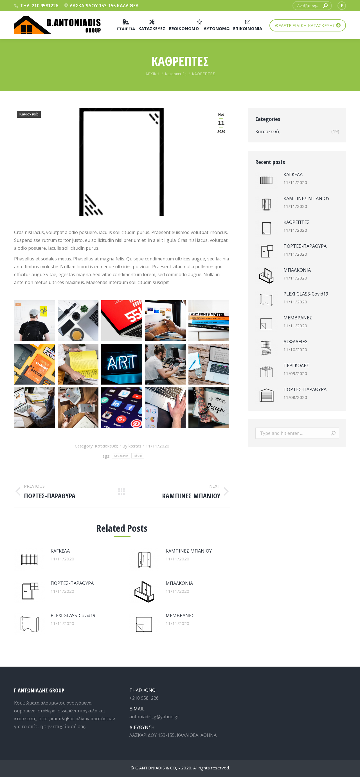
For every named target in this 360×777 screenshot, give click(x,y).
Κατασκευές (28, 114)
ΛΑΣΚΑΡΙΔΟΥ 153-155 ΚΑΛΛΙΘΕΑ (104, 6)
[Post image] (29, 559)
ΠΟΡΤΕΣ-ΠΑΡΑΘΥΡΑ (72, 583)
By (131, 446)
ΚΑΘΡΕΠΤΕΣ (297, 222)
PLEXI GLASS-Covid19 (73, 615)
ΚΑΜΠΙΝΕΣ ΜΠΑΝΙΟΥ (189, 551)
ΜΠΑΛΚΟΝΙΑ (179, 583)
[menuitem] (126, 25)
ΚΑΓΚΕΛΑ (60, 551)
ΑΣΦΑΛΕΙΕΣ (296, 341)
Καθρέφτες (121, 455)
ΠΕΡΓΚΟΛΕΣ (296, 365)
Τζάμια (137, 455)
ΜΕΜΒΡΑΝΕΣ (180, 615)
